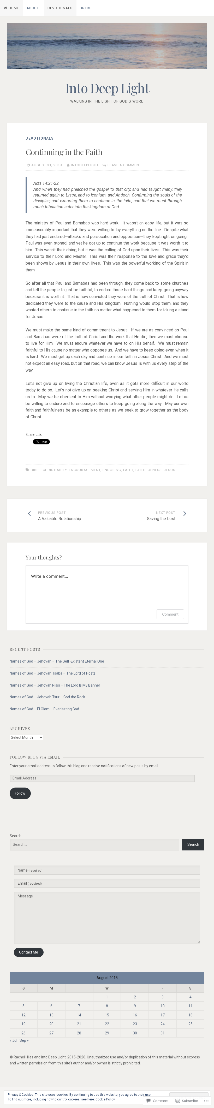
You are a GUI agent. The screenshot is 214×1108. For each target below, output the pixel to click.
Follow (20, 793)
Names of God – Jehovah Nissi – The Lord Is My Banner (55, 685)
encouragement (84, 470)
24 (162, 1024)
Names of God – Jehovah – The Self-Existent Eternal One (57, 661)
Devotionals (60, 8)
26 (23, 1033)
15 (107, 1015)
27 (51, 1033)
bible (36, 470)
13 (51, 1015)
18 (190, 1015)
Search (15, 836)
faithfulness (148, 470)
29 (107, 1033)
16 (135, 1015)
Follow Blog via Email (35, 757)
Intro (86, 8)
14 (79, 1015)
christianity (55, 470)
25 (190, 1024)
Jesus (169, 470)
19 (23, 1024)
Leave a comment (124, 165)
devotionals (40, 138)
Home (14, 8)
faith (128, 470)
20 (51, 1024)
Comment (170, 614)
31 (162, 1033)
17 (162, 1015)
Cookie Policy (105, 1099)
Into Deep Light (107, 88)
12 (23, 1015)
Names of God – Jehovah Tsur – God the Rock (47, 697)
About (33, 8)
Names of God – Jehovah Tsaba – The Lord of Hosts (53, 673)
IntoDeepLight (85, 165)
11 (190, 1006)
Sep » (24, 1040)
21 (79, 1024)
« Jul (13, 1040)
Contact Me (28, 952)
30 (135, 1033)
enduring (112, 470)
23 (135, 1024)
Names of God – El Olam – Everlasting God (44, 709)
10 (162, 1006)
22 (107, 1024)
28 (79, 1033)
